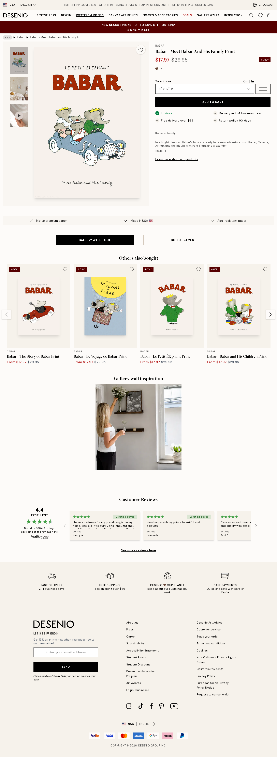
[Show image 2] (19, 88)
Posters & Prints (90, 15)
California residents (210, 669)
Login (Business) (137, 690)
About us (132, 622)
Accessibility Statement (142, 650)
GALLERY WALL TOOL (95, 240)
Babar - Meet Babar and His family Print (54, 37)
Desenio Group (149, 745)
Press (130, 629)
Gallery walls (208, 15)
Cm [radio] (245, 81)
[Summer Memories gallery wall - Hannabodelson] (138, 427)
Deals (187, 15)
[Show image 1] (19, 60)
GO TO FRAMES (182, 240)
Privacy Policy (60, 676)
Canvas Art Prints (123, 15)
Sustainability (135, 643)
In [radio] (252, 81)
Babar (21, 37)
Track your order (208, 636)
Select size (163, 81)
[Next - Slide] (270, 314)
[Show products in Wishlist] (260, 15)
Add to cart (212, 102)
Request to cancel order (213, 694)
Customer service (209, 629)
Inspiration (233, 15)
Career (131, 636)
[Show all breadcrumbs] (7, 37)
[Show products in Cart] (269, 15)
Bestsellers (46, 15)
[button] (263, 89)
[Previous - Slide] (6, 314)
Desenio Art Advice (210, 622)
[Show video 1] (19, 115)
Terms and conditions (211, 643)
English (26, 4)
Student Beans (136, 657)
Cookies (202, 650)
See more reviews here (138, 550)
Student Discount (138, 664)
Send (66, 667)
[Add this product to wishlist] (141, 49)
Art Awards (133, 683)
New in (66, 15)
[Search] (251, 15)
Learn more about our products (176, 159)
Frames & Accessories (160, 15)
